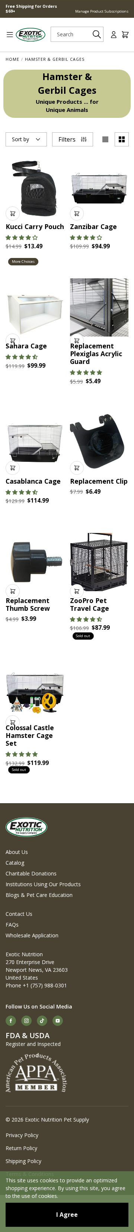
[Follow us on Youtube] (57, 1021)
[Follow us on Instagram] (26, 1021)
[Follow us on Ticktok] (42, 1021)
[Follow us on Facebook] (11, 1021)
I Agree (67, 1215)
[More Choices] (35, 188)
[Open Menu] (7, 34)
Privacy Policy (22, 1135)
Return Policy (21, 1148)
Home (12, 59)
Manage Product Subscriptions (101, 11)
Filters (67, 139)
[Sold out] (99, 562)
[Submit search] (96, 34)
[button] (22, 237)
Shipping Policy (23, 1161)
